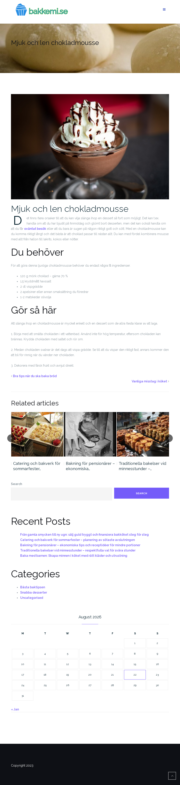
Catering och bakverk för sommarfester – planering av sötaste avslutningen (77, 540)
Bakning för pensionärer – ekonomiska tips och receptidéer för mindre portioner (80, 545)
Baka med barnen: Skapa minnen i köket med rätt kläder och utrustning (73, 555)
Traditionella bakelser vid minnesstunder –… (89, 466)
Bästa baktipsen (32, 587)
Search (16, 484)
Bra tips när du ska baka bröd (35, 376)
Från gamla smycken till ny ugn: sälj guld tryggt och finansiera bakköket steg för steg (84, 534)
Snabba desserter (33, 592)
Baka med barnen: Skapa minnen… (142, 466)
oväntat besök (35, 228)
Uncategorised (31, 597)
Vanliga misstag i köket (149, 381)
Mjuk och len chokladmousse (69, 208)
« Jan (15, 709)
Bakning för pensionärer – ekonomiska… (37, 466)
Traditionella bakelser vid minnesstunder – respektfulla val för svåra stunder (77, 550)
